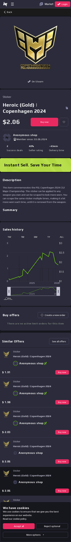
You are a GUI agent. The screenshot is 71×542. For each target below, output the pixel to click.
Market (49, 4)
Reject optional (52, 526)
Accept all (19, 526)
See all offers (59, 341)
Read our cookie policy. (15, 518)
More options (33, 534)
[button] (64, 122)
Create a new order (55, 315)
